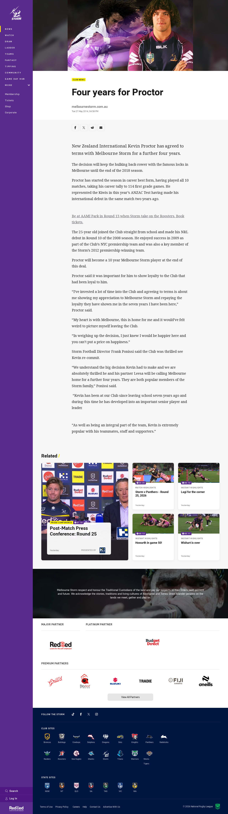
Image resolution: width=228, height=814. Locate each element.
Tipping (10, 66)
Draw (8, 41)
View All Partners (130, 697)
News (8, 29)
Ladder (10, 47)
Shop (8, 106)
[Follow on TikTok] (73, 714)
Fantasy (11, 60)
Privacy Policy (61, 806)
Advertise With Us (111, 806)
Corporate (11, 112)
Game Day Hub (15, 78)
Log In (13, 798)
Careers (76, 806)
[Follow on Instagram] (96, 714)
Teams (9, 54)
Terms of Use (46, 806)
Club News (79, 80)
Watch (9, 35)
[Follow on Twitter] (88, 714)
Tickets (9, 100)
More (8, 85)
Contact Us (95, 806)
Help (85, 806)
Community (13, 72)
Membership (12, 94)
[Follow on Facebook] (80, 714)
